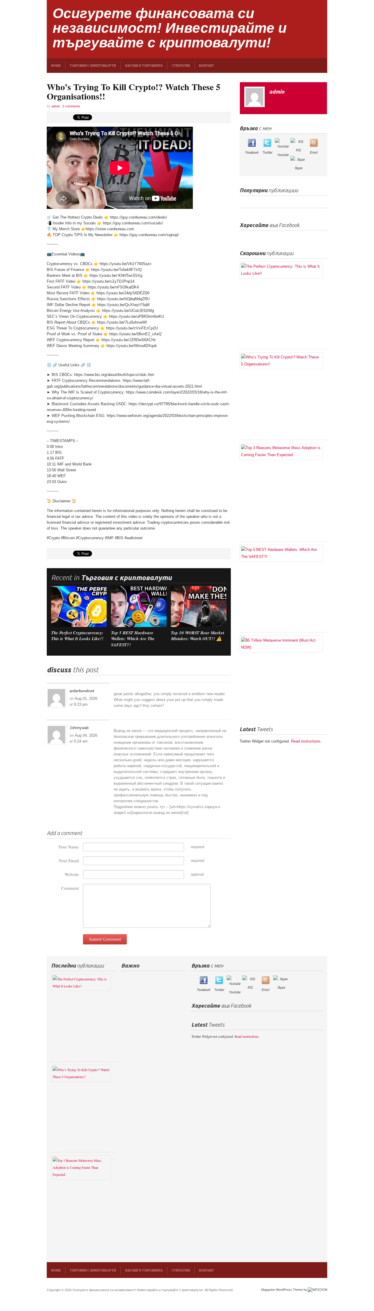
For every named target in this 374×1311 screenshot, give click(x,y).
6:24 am (81, 741)
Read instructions (306, 741)
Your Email (68, 860)
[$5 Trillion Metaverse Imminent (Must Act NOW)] (283, 644)
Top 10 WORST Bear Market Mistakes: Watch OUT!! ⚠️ (197, 636)
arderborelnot (82, 691)
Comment (70, 888)
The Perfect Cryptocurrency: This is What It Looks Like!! (77, 636)
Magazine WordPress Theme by (284, 1289)
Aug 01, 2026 (86, 698)
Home (56, 65)
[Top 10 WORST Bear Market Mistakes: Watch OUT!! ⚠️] (198, 606)
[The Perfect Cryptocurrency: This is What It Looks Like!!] (79, 606)
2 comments (71, 106)
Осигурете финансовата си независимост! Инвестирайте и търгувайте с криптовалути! (170, 28)
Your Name (68, 846)
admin (55, 106)
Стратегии (181, 65)
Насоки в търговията (144, 65)
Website (72, 874)
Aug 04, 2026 (86, 735)
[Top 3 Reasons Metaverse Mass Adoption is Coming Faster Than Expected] (283, 451)
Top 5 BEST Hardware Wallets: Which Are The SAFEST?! (133, 639)
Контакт (206, 65)
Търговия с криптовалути (93, 65)
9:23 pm (81, 704)
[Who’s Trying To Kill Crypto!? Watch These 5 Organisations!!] (283, 360)
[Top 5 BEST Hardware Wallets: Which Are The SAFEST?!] (139, 606)
